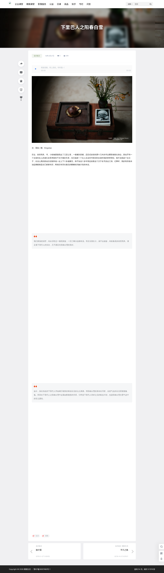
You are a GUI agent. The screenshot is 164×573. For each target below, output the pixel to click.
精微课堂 (30, 4)
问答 (89, 4)
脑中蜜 (39, 550)
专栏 (81, 4)
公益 (51, 4)
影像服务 (42, 4)
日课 (59, 4)
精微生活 (27, 569)
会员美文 (37, 56)
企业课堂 (19, 4)
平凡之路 (124, 550)
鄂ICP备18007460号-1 (42, 569)
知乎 (74, 4)
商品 (66, 4)
